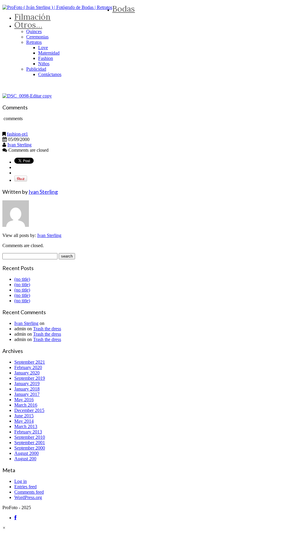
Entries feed (25, 486)
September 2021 (29, 362)
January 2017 (27, 394)
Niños (43, 63)
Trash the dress (47, 328)
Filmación (32, 17)
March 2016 (25, 405)
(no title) (22, 279)
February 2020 (28, 367)
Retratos (34, 42)
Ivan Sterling (19, 144)
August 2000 (26, 453)
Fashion (45, 58)
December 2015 (29, 410)
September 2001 (29, 442)
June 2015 (24, 415)
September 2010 (29, 437)
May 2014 (24, 421)
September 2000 (29, 447)
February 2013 (28, 431)
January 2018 (27, 388)
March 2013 (25, 426)
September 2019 (29, 378)
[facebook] (15, 517)
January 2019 (27, 383)
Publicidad (36, 69)
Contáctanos (49, 74)
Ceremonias (37, 36)
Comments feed (29, 492)
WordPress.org (28, 497)
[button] (4, 527)
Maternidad (49, 52)
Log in (20, 481)
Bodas (123, 9)
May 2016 (24, 399)
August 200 (25, 458)
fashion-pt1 (17, 134)
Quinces (34, 31)
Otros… (28, 25)
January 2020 (27, 372)
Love (43, 47)
